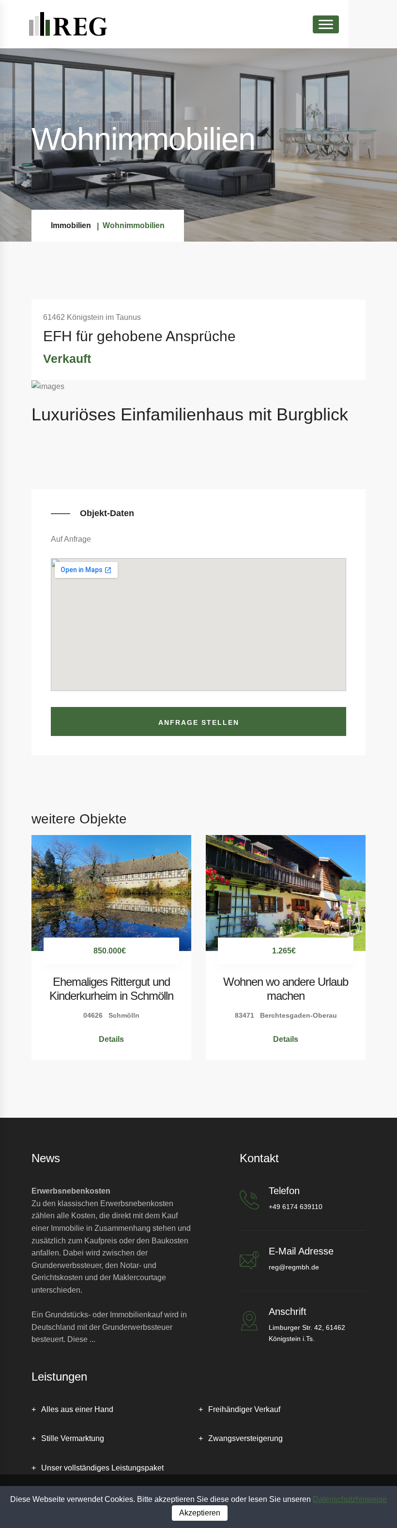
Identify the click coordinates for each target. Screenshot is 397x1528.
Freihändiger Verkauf (244, 1409)
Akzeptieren (199, 1513)
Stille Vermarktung (72, 1438)
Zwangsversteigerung (245, 1438)
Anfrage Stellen (198, 722)
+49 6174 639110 (295, 1207)
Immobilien (71, 225)
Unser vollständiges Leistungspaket (102, 1468)
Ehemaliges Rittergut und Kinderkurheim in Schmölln (111, 988)
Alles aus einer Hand (77, 1409)
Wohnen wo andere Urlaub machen (285, 988)
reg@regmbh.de (294, 1267)
